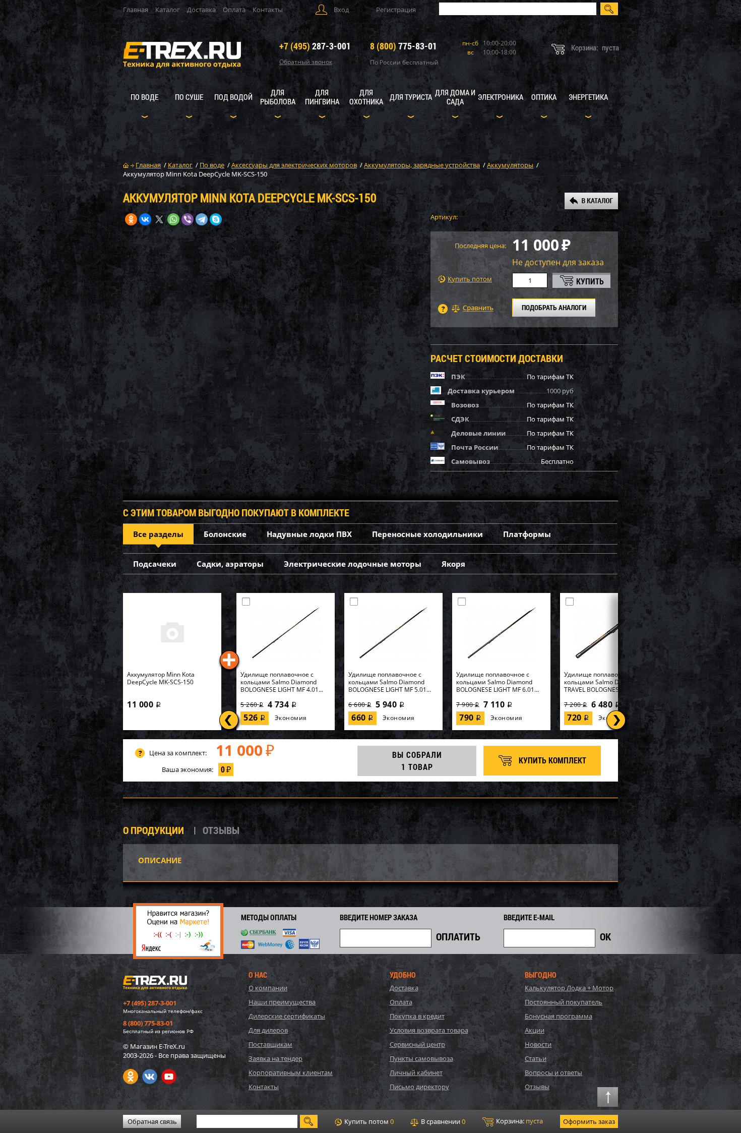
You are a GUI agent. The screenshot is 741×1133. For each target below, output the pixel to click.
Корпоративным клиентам (291, 1072)
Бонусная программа (558, 1016)
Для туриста (411, 97)
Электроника (500, 97)
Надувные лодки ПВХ (309, 534)
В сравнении (442, 1121)
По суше (189, 97)
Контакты (268, 9)
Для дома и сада (455, 96)
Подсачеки (154, 564)
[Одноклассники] (131, 219)
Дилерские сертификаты (287, 1016)
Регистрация (396, 9)
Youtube (168, 1076)
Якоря (453, 564)
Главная (135, 9)
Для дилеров (268, 1030)
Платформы (527, 534)
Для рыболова (277, 96)
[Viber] (187, 219)
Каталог (167, 9)
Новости (538, 1044)
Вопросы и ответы (553, 1072)
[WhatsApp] (173, 219)
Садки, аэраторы (230, 564)
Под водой (233, 97)
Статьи (535, 1058)
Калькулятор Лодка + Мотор (569, 987)
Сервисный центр (417, 1044)
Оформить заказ (589, 1121)
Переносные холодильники (427, 534)
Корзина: (519, 1120)
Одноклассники (130, 1076)
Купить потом (470, 279)
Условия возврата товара (429, 1030)
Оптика (544, 97)
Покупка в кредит (417, 1016)
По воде (144, 97)
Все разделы (158, 534)
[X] (159, 219)
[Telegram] (202, 219)
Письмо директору (419, 1086)
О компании (268, 987)
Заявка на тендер (275, 1058)
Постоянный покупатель (563, 1001)
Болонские (225, 534)
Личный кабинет (416, 1072)
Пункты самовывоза (421, 1058)
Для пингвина (322, 96)
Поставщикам (270, 1044)
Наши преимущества (282, 1001)
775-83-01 (403, 46)
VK (149, 1076)
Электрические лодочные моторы (352, 564)
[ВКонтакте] (145, 219)
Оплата (234, 9)
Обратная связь (152, 1121)
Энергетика (588, 97)
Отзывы (537, 1086)
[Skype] (216, 219)
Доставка (201, 9)
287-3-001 (315, 46)
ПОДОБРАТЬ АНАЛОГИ (554, 307)
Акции (534, 1030)
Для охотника (366, 96)
